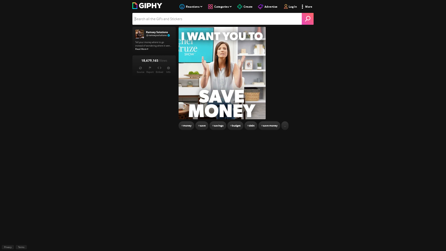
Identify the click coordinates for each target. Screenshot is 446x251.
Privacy (7, 247)
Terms (21, 247)
